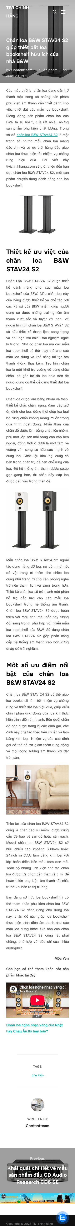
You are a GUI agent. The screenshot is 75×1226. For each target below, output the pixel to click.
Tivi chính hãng (17, 12)
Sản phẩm (49, 70)
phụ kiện (38, 1075)
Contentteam (21, 70)
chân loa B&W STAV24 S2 (37, 135)
